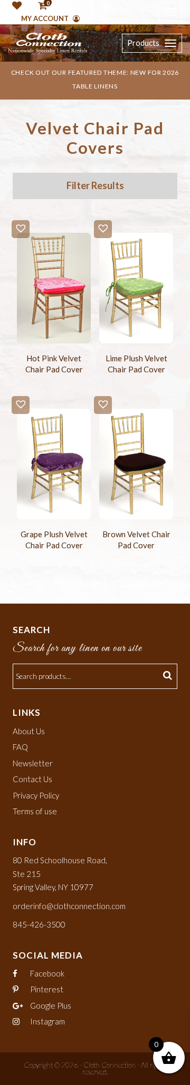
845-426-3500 (39, 924)
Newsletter (33, 763)
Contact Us (32, 779)
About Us (29, 731)
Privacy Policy (36, 795)
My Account (45, 18)
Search (168, 676)
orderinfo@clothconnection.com (69, 906)
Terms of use (35, 811)
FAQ (20, 747)
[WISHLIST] (15, 6)
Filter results (95, 185)
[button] (21, 229)
